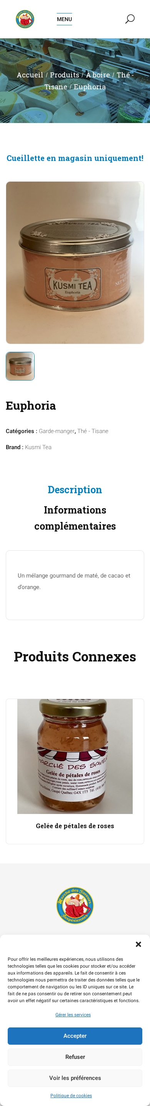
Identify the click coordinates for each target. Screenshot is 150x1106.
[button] (138, 944)
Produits (64, 74)
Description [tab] (75, 489)
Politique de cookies (71, 1095)
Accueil (30, 74)
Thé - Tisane (92, 431)
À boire (98, 74)
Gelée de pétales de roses (75, 826)
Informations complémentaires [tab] (75, 518)
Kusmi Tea (38, 447)
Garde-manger (57, 431)
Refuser (75, 1056)
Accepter (75, 1035)
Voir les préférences (75, 1078)
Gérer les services (73, 1014)
